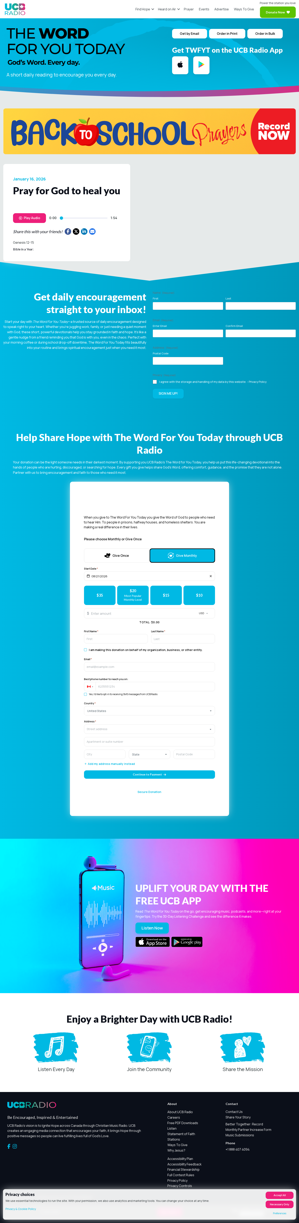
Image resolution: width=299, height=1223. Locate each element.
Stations (173, 1139)
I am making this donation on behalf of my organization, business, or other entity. (146, 650)
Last (228, 298)
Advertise (221, 9)
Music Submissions (240, 1135)
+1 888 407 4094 (238, 1149)
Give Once (120, 555)
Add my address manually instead (111, 764)
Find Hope (142, 9)
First (155, 298)
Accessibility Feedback (184, 1164)
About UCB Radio (180, 1112)
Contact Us (234, 1111)
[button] (152, 9)
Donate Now (275, 12)
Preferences (279, 1213)
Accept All (280, 1195)
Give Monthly (186, 555)
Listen (172, 1128)
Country (90, 703)
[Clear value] (210, 576)
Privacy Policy (257, 382)
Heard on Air (167, 9)
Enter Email (160, 326)
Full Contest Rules (180, 1175)
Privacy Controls (179, 1186)
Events (204, 9)
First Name (91, 631)
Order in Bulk (265, 33)
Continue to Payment (147, 774)
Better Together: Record (244, 1124)
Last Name (158, 631)
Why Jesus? (176, 1150)
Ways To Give (244, 9)
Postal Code (160, 353)
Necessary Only (279, 1204)
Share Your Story (238, 1117)
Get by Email (189, 33)
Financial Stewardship (183, 1169)
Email (88, 659)
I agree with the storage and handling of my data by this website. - (212, 382)
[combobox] (149, 729)
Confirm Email (234, 326)
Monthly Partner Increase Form (248, 1129)
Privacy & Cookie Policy (20, 1209)
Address (90, 721)
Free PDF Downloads (182, 1123)
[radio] (100, 595)
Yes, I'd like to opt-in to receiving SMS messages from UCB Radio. (123, 694)
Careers (173, 1117)
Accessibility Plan (180, 1158)
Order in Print (227, 33)
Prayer (189, 9)
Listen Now (152, 928)
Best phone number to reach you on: (106, 679)
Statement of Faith (181, 1134)
